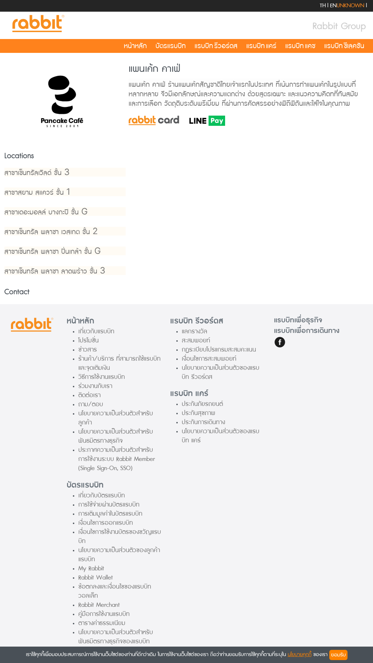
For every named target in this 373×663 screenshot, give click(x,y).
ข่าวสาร (87, 349)
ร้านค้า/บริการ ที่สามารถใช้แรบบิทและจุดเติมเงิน (119, 363)
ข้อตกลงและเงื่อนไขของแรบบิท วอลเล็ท (114, 591)
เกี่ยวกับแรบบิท (96, 331)
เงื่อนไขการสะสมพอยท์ (209, 358)
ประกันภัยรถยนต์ (202, 404)
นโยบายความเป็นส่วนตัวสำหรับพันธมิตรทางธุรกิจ (115, 436)
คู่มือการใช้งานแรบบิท (104, 614)
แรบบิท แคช (300, 46)
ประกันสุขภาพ (198, 413)
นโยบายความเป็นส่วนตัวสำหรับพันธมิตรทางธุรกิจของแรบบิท (115, 637)
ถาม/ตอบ (90, 404)
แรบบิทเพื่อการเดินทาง (306, 331)
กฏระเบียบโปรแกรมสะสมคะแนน (219, 349)
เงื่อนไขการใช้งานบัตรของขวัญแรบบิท (119, 536)
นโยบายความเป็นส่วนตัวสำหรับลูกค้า (115, 418)
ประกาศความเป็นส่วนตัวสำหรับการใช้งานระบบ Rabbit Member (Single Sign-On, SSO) (116, 459)
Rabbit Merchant (99, 605)
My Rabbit (91, 568)
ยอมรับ (338, 654)
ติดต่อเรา (89, 395)
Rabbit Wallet (95, 577)
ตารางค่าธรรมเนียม (101, 623)
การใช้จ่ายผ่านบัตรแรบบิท (109, 504)
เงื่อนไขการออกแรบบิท (105, 522)
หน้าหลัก (135, 46)
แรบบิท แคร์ (261, 46)
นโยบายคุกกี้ (299, 654)
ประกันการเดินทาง (203, 422)
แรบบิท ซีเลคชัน (344, 46)
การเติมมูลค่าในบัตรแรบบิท (110, 513)
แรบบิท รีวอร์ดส (216, 46)
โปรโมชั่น (88, 340)
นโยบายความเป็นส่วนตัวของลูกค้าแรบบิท (119, 555)
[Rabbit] (37, 23)
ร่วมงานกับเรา (95, 386)
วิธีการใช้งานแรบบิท (101, 377)
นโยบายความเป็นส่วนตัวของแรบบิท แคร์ (220, 436)
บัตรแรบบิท (171, 46)
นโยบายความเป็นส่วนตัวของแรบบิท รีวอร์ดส (220, 372)
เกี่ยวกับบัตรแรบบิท (101, 495)
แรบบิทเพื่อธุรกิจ (298, 320)
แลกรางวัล (194, 331)
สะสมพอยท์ (196, 340)
